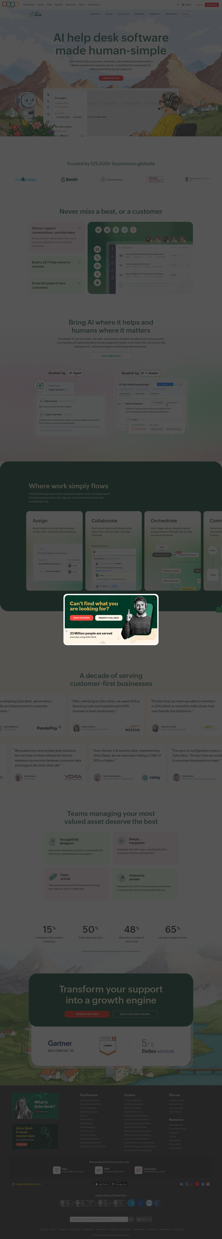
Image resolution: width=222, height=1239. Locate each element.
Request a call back (109, 618)
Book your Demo (81, 618)
